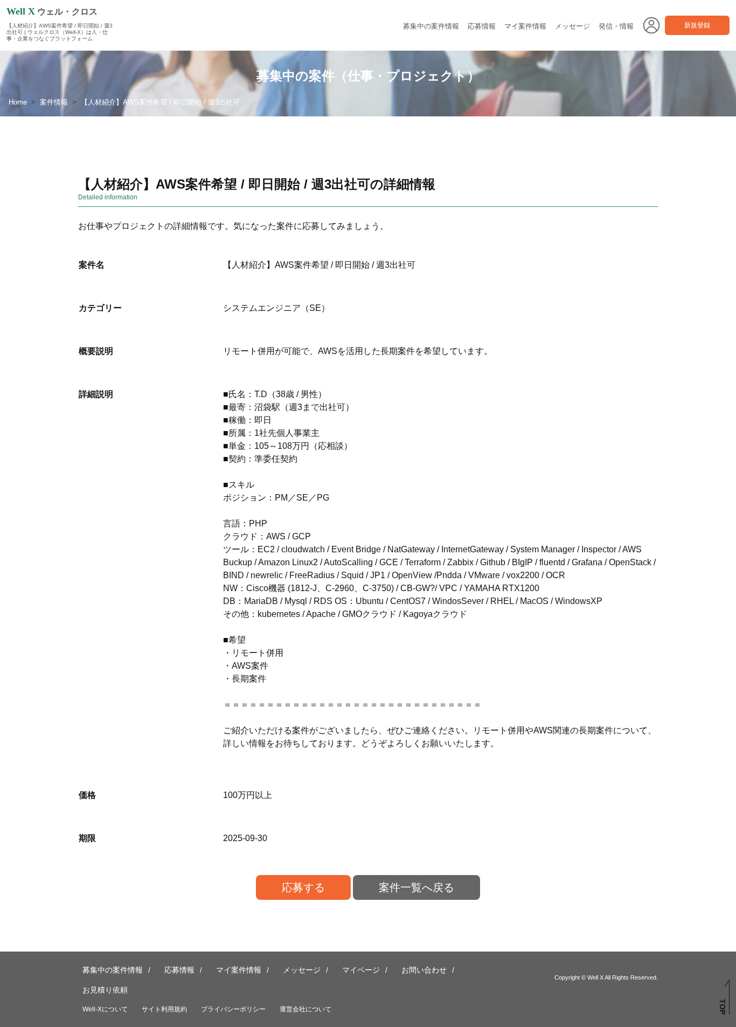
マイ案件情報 (525, 26)
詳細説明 (96, 394)
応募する (303, 887)
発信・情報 (616, 26)
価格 (87, 795)
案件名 (92, 264)
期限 (87, 838)
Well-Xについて (105, 1009)
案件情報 (54, 102)
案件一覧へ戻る (416, 887)
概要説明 (96, 351)
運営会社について (305, 1009)
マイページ (361, 970)
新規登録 (697, 25)
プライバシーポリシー (233, 1009)
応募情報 (482, 26)
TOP (722, 1007)
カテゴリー (100, 308)
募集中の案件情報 (431, 26)
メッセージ (572, 26)
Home (18, 102)
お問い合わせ (424, 970)
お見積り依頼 (105, 990)
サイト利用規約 (164, 1009)
